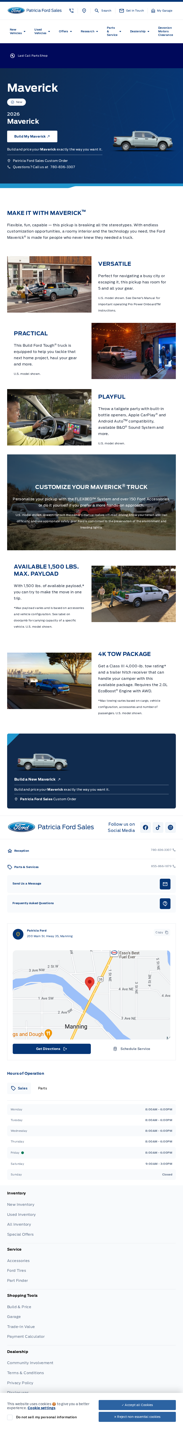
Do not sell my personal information (46, 1417)
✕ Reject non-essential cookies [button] (137, 1417)
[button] (71, 10)
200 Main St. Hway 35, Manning (50, 936)
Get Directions (51, 1050)
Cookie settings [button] (42, 1408)
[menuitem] (18, 31)
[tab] (19, 1088)
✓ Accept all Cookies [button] (137, 1405)
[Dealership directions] (91, 994)
